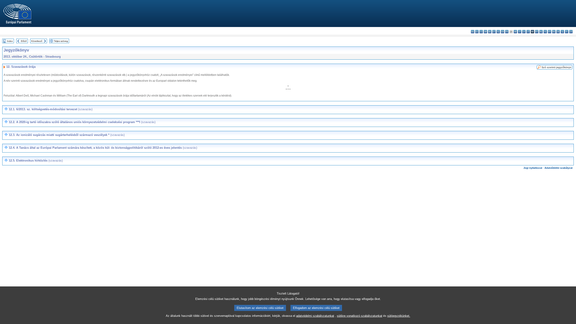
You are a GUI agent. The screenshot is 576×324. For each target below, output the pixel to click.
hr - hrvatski (515, 31)
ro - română (554, 31)
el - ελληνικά (498, 31)
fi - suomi (566, 31)
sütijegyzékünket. (398, 315)
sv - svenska (571, 31)
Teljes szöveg (61, 41)
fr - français (506, 31)
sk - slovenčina (558, 31)
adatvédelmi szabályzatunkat (315, 315)
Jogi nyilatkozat (532, 167)
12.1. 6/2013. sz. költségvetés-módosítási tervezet (50, 109)
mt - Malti (536, 31)
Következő (36, 41)
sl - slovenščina (562, 31)
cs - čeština (481, 31)
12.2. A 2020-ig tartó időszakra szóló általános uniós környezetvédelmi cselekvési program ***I (82, 122)
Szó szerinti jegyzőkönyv (556, 67)
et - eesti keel (494, 31)
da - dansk (485, 31)
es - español (477, 31)
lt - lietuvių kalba (528, 31)
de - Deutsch (489, 31)
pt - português (549, 31)
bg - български (472, 31)
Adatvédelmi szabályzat (558, 167)
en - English (502, 31)
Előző (24, 41)
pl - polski (545, 31)
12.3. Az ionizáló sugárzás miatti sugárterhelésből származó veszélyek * (67, 135)
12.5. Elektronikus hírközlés (36, 160)
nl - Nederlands (541, 31)
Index (10, 41)
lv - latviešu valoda (524, 31)
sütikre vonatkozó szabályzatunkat (359, 315)
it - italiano (519, 31)
